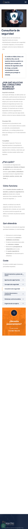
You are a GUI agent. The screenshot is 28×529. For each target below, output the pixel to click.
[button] (3, 525)
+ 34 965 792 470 (14, 331)
